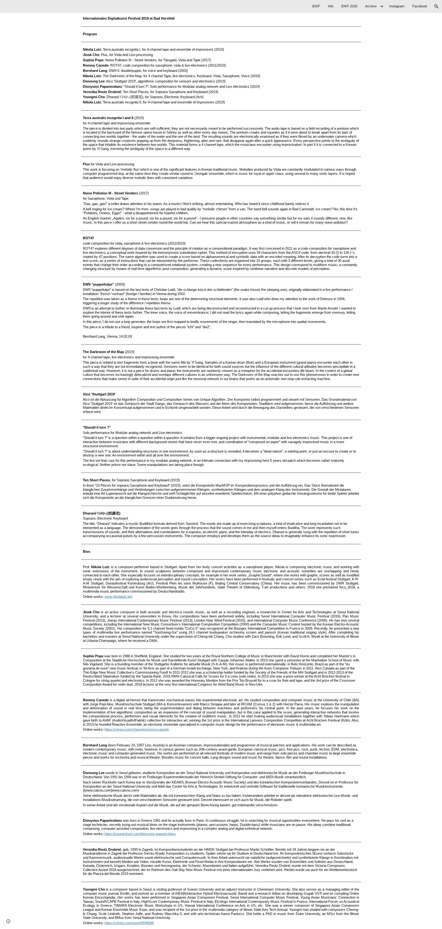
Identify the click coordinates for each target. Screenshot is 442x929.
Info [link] (330, 6)
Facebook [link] (419, 6)
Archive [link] (371, 6)
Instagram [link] (396, 6)
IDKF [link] (316, 6)
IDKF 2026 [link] (349, 6)
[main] (221, 19)
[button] (436, 6)
